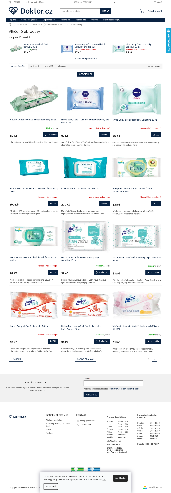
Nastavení (51, 486)
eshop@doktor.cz (87, 421)
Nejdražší (49, 66)
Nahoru (17, 359)
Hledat (105, 11)
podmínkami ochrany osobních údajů (124, 389)
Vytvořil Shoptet (155, 487)
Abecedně (62, 66)
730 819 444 (85, 425)
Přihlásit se (91, 394)
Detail (104, 134)
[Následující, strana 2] (154, 359)
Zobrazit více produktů (84, 58)
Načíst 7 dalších (85, 359)
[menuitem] (12, 20)
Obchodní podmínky (83, 2)
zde (104, 479)
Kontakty (50, 433)
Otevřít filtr (85, 74)
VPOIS (48, 430)
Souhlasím (120, 478)
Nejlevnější (34, 66)
